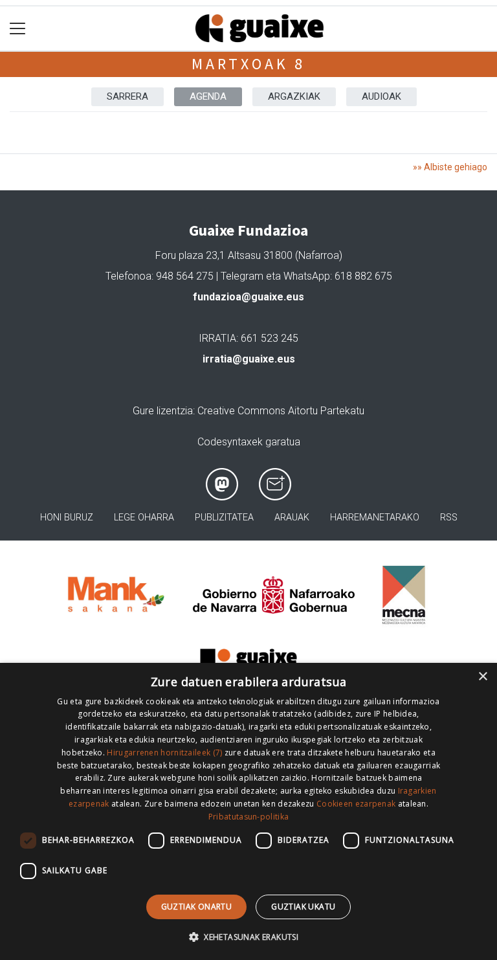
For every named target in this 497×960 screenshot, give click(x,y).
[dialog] (248, 811)
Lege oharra (144, 517)
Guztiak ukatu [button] (303, 906)
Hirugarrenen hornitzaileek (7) (164, 752)
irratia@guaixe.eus (249, 359)
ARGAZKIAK (294, 96)
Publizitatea (224, 517)
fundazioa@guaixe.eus (248, 297)
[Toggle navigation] (18, 28)
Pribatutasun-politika (248, 816)
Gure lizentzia (163, 411)
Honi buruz (66, 517)
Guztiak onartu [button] (196, 906)
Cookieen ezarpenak (355, 803)
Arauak (291, 517)
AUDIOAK (381, 96)
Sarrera (127, 96)
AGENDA (208, 96)
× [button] (482, 677)
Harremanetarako (374, 517)
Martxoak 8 (248, 64)
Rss (449, 517)
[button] (248, 936)
